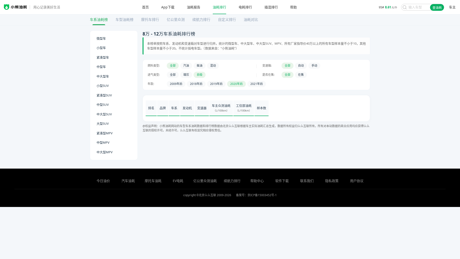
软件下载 (282, 180)
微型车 (101, 38)
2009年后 (176, 84)
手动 (314, 66)
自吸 (199, 75)
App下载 (167, 7)
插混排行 (271, 7)
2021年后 (256, 84)
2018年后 (196, 84)
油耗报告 (193, 7)
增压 (186, 75)
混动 (213, 66)
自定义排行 (227, 19)
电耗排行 (245, 7)
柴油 (199, 66)
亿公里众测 (176, 19)
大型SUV (103, 123)
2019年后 (216, 84)
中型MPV (103, 142)
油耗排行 (219, 7)
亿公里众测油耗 (205, 180)
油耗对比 (251, 19)
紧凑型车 (103, 57)
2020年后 (236, 84)
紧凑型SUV (104, 95)
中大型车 (103, 76)
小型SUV (103, 85)
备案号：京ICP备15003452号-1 (256, 195)
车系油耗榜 (99, 19)
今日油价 (103, 180)
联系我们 (307, 180)
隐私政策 (332, 180)
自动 (301, 66)
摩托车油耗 (153, 180)
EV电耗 (178, 180)
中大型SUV (104, 114)
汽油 (186, 66)
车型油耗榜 (124, 19)
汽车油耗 (128, 180)
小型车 (101, 48)
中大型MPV (105, 152)
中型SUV (103, 104)
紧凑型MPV (105, 133)
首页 (145, 7)
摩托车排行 (150, 19)
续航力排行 (201, 19)
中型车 (101, 67)
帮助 (293, 7)
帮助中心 (257, 180)
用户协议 (356, 180)
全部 (173, 66)
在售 (301, 75)
